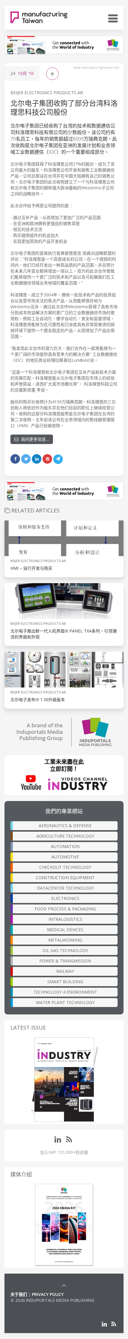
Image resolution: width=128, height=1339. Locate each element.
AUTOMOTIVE (65, 857)
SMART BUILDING (65, 981)
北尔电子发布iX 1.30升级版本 (37, 699)
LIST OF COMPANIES (30, 1306)
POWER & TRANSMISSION (65, 961)
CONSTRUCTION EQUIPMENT (65, 877)
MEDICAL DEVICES (65, 929)
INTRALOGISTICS (65, 919)
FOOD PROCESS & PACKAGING (65, 909)
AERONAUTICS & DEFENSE (65, 825)
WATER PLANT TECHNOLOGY (65, 1002)
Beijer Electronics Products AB (46, 92)
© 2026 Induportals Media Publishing (52, 1300)
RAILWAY (65, 971)
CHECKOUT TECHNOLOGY (65, 867)
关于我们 (18, 1294)
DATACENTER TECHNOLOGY (65, 888)
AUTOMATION (65, 846)
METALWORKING (65, 940)
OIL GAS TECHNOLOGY (65, 950)
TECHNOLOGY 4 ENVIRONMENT (65, 992)
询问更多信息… (33, 439)
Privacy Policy (48, 1294)
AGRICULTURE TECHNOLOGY (65, 836)
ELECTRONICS (65, 898)
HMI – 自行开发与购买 (31, 568)
